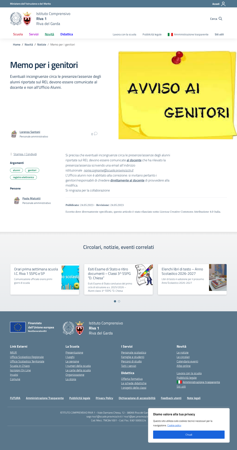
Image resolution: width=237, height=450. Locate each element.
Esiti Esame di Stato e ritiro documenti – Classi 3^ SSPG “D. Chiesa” (109, 273)
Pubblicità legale (152, 34)
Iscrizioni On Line (20, 370)
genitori (32, 170)
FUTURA (15, 398)
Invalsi (14, 374)
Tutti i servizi (128, 366)
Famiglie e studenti (132, 357)
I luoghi (70, 357)
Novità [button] (49, 34)
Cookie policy (174, 425)
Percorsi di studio (131, 361)
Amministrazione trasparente (191, 34)
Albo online (184, 366)
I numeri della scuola (78, 366)
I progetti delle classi (133, 387)
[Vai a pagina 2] (119, 301)
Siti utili (219, 34)
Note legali (194, 398)
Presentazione (74, 352)
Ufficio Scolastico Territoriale (27, 361)
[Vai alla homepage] (21, 19)
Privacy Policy (104, 398)
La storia (71, 379)
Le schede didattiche (133, 383)
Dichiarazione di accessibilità (137, 398)
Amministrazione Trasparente (45, 398)
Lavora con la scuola (124, 34)
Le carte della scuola (78, 370)
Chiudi (189, 434)
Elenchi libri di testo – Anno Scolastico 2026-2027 (182, 271)
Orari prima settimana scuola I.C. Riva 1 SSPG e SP (36, 271)
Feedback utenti (171, 398)
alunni (16, 170)
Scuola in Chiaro (20, 366)
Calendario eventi (187, 361)
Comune (15, 379)
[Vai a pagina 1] (115, 301)
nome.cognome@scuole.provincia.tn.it (108, 170)
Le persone (72, 361)
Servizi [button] (34, 34)
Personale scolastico (133, 352)
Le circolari (183, 357)
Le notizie (182, 352)
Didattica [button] (66, 34)
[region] (189, 425)
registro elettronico (23, 177)
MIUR (13, 352)
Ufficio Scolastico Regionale (27, 357)
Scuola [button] (18, 34)
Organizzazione (75, 374)
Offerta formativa (132, 378)
